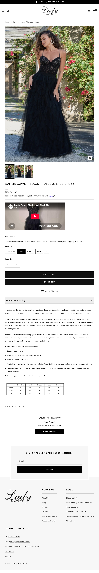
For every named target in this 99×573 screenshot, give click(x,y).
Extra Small (10, 250)
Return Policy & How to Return (79, 502)
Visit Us (8, 556)
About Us (46, 498)
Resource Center (49, 521)
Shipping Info (72, 498)
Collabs (45, 512)
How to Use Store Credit (76, 512)
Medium (30, 250)
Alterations (70, 521)
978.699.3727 (14, 537)
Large (39, 250)
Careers (45, 507)
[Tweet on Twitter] (20, 406)
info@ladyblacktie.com (20, 542)
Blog (44, 502)
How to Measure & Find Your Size (80, 516)
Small (21, 250)
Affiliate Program (49, 516)
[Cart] (94, 11)
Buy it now (49, 282)
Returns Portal (72, 507)
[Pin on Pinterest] (15, 406)
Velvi (7, 189)
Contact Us (9, 551)
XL (46, 250)
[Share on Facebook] (12, 406)
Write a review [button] (49, 431)
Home (7, 22)
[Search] (8, 11)
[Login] (89, 11)
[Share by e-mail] (23, 406)
